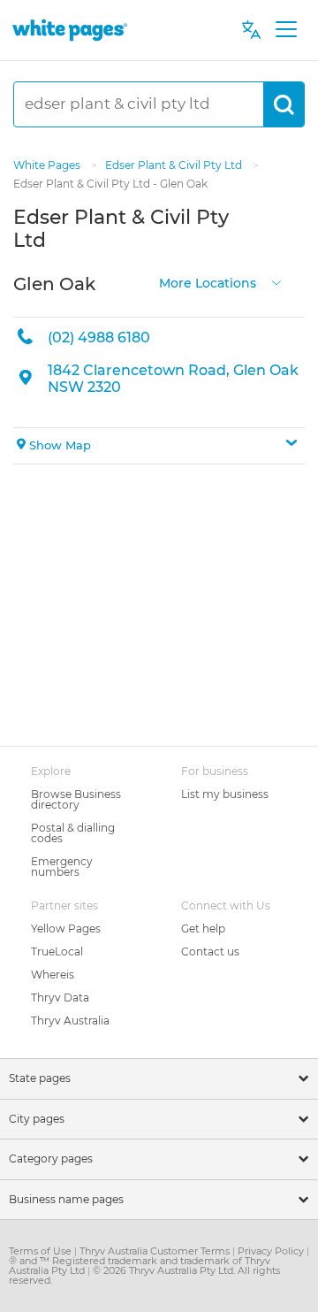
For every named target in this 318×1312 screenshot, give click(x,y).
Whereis (52, 974)
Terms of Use (41, 1251)
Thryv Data (60, 997)
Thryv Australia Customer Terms (156, 1251)
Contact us (210, 951)
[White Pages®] (69, 30)
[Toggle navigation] (286, 30)
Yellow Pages (66, 928)
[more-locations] (276, 282)
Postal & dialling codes (73, 833)
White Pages (48, 165)
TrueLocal (57, 951)
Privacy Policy (272, 1251)
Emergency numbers (62, 867)
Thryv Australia (70, 1020)
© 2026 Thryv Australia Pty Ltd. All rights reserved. (144, 1275)
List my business (225, 794)
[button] (159, 445)
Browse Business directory (76, 799)
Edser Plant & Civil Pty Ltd (175, 165)
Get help (203, 928)
